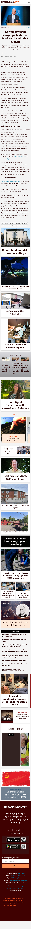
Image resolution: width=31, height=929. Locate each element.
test (18, 226)
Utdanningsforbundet (17, 878)
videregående (11, 226)
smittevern (5, 223)
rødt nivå (17, 223)
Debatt (16, 414)
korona (4, 226)
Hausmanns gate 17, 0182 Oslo (18, 880)
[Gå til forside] (10, 2)
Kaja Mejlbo (21, 873)
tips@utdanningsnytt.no (18, 875)
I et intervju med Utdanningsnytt (10, 181)
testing (24, 226)
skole (11, 223)
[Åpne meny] (28, 2)
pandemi (24, 223)
